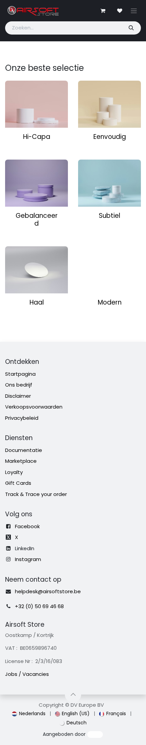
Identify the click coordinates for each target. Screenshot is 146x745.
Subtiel (109, 215)
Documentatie (23, 450)
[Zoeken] (131, 28)
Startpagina (20, 373)
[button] (73, 694)
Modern (110, 302)
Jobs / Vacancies (27, 674)
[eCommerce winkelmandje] (103, 11)
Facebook (27, 526)
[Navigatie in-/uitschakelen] (134, 10)
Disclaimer (18, 395)
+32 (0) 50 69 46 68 (39, 606)
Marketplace (21, 460)
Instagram (28, 559)
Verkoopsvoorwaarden (33, 406)
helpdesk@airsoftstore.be (48, 591)
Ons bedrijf (18, 384)
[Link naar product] (36, 104)
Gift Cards (18, 483)
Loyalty (14, 472)
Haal (37, 302)
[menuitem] (28, 713)
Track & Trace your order (36, 494)
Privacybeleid (21, 417)
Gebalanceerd (37, 219)
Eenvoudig (109, 136)
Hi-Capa (36, 136)
